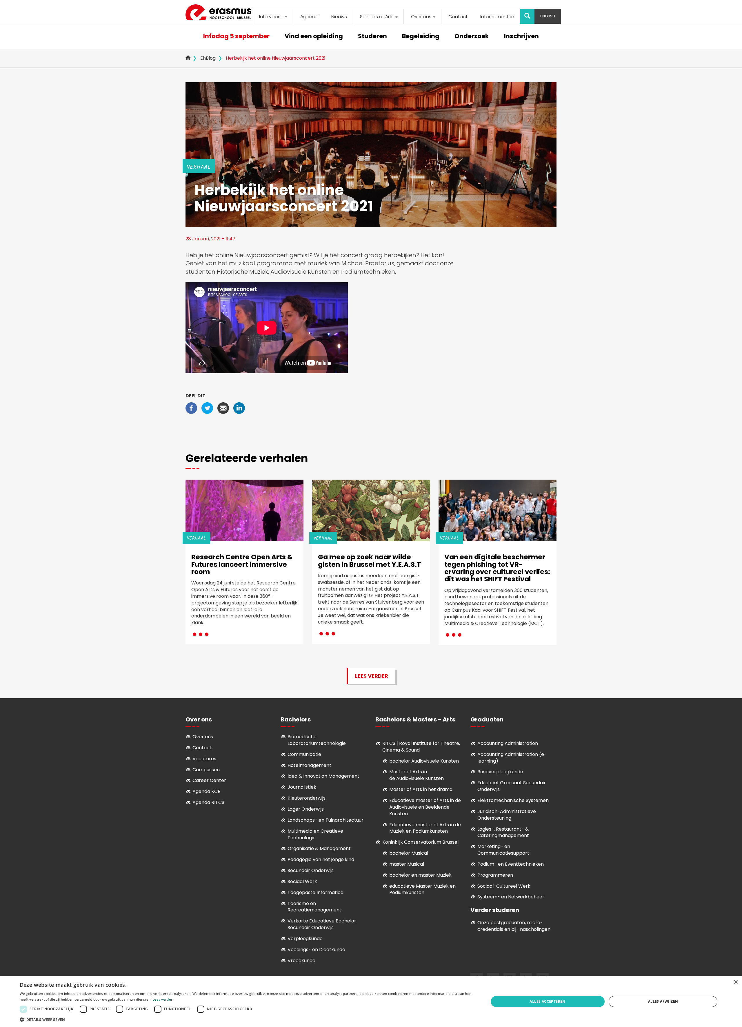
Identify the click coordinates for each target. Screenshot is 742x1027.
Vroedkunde (301, 960)
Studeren (372, 36)
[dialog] (371, 1001)
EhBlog (208, 58)
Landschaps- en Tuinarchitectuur (325, 820)
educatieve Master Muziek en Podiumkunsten (422, 889)
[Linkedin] (239, 407)
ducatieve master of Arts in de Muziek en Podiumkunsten (425, 828)
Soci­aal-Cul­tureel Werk (503, 886)
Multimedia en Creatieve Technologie (315, 834)
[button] (247, 1019)
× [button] (735, 982)
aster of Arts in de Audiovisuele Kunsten (416, 775)
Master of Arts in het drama (420, 789)
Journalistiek (302, 787)
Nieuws (339, 16)
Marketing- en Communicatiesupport (503, 849)
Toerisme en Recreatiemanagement (314, 906)
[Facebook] (191, 407)
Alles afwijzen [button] (663, 1001)
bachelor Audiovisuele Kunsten (424, 761)
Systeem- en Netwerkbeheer (510, 896)
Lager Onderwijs (306, 809)
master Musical (406, 864)
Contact (458, 16)
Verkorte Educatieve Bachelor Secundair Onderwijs (322, 924)
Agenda (309, 16)
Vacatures (204, 758)
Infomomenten (497, 16)
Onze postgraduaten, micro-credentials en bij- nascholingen (513, 926)
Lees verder (371, 675)
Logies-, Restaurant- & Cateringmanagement (503, 832)
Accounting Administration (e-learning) (512, 757)
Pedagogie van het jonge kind (321, 859)
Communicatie (304, 754)
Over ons (421, 16)
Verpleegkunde (305, 938)
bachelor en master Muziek (420, 875)
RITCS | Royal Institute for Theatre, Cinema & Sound (421, 746)
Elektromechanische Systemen (513, 800)
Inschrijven (521, 36)
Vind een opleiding (314, 36)
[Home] (221, 12)
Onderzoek (471, 36)
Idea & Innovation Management (323, 776)
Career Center (209, 780)
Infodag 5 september (236, 36)
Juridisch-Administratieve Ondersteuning (506, 814)
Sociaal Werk (302, 881)
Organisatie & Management (319, 848)
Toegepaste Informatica (315, 892)
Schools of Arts (377, 16)
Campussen (206, 769)
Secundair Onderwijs (311, 870)
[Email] (223, 407)
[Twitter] (207, 407)
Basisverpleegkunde (500, 771)
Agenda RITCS (208, 802)
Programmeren (495, 875)
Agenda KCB (206, 791)
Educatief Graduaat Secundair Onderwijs (511, 786)
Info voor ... (271, 16)
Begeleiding (420, 36)
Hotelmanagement (309, 765)
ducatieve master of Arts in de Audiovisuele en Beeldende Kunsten (425, 807)
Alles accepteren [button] (547, 1001)
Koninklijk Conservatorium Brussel (420, 842)
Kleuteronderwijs (306, 798)
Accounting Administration (507, 743)
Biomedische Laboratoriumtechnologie (317, 740)
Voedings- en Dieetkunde (316, 949)
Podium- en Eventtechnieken (510, 864)
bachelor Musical (408, 853)
